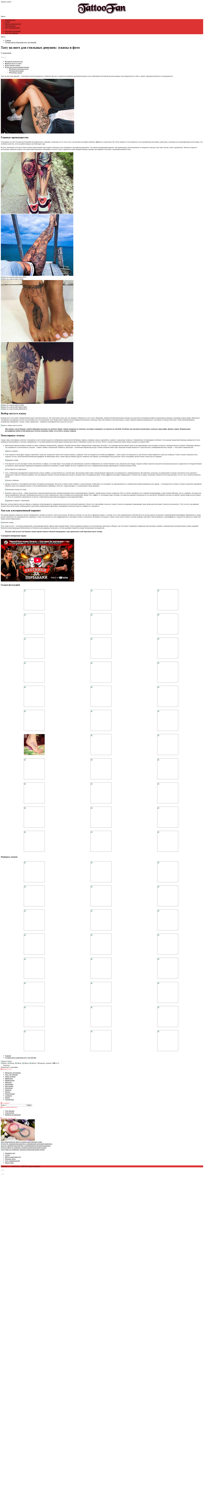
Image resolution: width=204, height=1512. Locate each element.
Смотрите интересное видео (19, 69)
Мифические (9, 1080)
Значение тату (10, 20)
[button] (3, 58)
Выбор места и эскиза (14, 63)
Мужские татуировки (13, 31)
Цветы (7, 1097)
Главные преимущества (14, 61)
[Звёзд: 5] (34, 1063)
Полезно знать (10, 26)
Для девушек (9, 1111)
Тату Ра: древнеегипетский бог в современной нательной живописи (26, 1146)
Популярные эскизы (13, 65)
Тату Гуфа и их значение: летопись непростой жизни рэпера (23, 1149)
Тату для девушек (11, 33)
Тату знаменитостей (12, 28)
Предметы (9, 1088)
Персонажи (9, 1086)
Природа (8, 1090)
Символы (8, 1096)
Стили (7, 22)
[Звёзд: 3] (19, 1063)
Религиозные (10, 1094)
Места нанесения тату (13, 24)
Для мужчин (9, 1113)
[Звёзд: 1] (4, 1063)
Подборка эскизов (16, 72)
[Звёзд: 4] (26, 1063)
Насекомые (9, 1084)
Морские (8, 1082)
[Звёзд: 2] (12, 1063)
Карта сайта (9, 1163)
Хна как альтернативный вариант (17, 67)
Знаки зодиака (10, 1076)
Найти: (3, 1105)
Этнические (9, 1099)
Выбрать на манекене (13, 1115)
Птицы (7, 1092)
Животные (9, 1078)
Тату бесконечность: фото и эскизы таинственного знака (21, 1142)
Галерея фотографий (17, 71)
